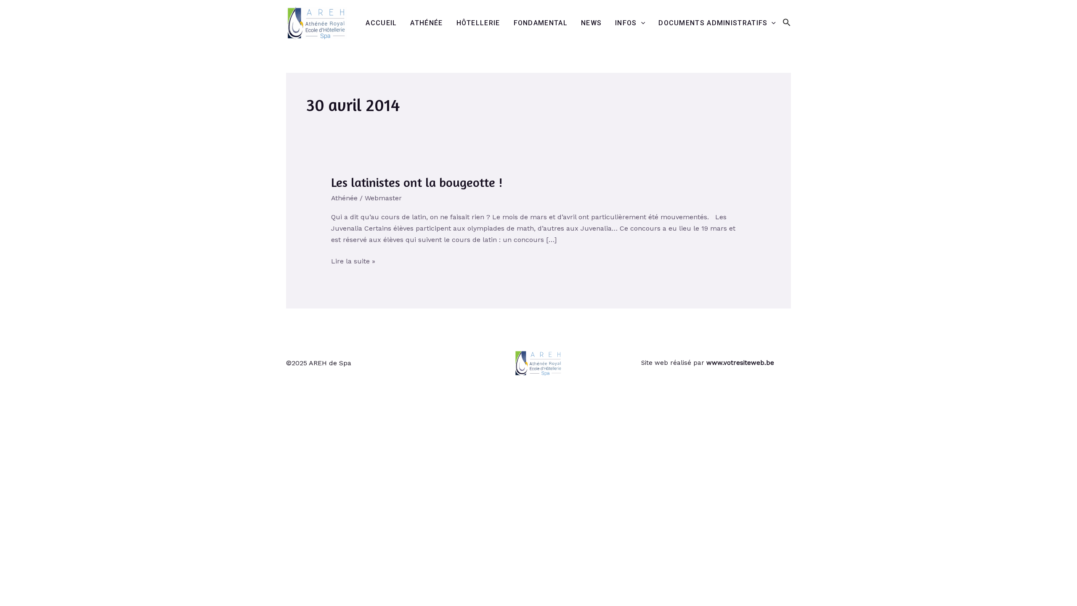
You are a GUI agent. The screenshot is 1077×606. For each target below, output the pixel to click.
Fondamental (541, 23)
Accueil (381, 23)
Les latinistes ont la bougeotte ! (416, 182)
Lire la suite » (353, 260)
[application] (641, 23)
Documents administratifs (712, 23)
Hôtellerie (478, 23)
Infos (626, 23)
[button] (787, 23)
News (591, 23)
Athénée (426, 23)
